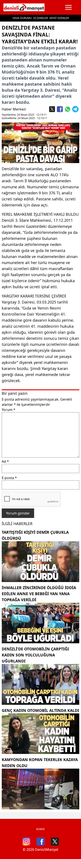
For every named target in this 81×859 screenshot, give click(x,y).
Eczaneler (40, 18)
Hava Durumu (22, 18)
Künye (40, 829)
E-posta (9, 477)
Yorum (8, 409)
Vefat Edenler (59, 18)
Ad (5, 461)
